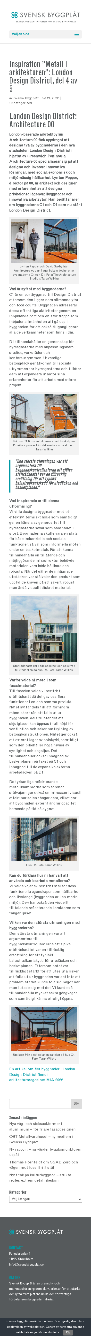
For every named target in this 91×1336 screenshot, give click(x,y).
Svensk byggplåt (26, 98)
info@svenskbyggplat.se (26, 1265)
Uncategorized (20, 103)
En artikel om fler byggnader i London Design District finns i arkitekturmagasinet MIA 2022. (42, 1074)
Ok (68, 1332)
